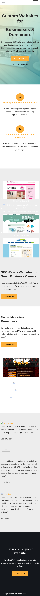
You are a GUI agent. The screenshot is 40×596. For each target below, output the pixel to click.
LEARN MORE (9, 296)
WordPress (21, 594)
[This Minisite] (3, 2)
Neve (4, 594)
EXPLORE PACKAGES (20, 64)
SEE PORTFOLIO (20, 58)
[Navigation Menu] (35, 2)
